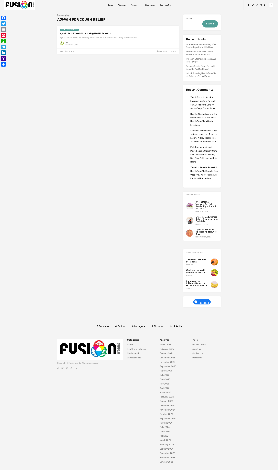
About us (122, 5)
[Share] (3, 64)
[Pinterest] (261, 5)
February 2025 (167, 397)
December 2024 (167, 405)
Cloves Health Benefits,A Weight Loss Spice (203, 121)
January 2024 (166, 449)
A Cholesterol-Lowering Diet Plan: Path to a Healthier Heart (203, 158)
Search (189, 19)
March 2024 (165, 440)
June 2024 (165, 431)
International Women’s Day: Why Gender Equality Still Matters (201, 46)
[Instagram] (257, 5)
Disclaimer (150, 5)
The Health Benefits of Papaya (196, 260)
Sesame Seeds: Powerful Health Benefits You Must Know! (201, 67)
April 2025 (165, 388)
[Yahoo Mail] (3, 58)
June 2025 (165, 379)
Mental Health (133, 353)
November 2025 (167, 362)
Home (110, 5)
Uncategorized (134, 358)
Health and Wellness (69, 30)
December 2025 (167, 358)
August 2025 (166, 371)
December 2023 (167, 453)
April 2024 (165, 436)
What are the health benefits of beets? (196, 271)
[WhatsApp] (3, 41)
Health (130, 345)
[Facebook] (248, 5)
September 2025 (168, 366)
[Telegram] (3, 47)
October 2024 (166, 414)
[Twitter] (253, 5)
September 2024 (168, 418)
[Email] (3, 29)
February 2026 (167, 349)
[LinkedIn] (265, 5)
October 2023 (166, 462)
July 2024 (165, 427)
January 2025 (166, 401)
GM (66, 42)
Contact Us (165, 5)
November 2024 (167, 410)
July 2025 (165, 375)
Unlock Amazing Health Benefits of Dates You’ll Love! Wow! (201, 75)
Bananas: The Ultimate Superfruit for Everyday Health (196, 283)
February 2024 (167, 444)
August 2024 (166, 423)
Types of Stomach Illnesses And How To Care (201, 60)
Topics (134, 5)
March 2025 (165, 392)
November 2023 (167, 457)
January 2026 (166, 353)
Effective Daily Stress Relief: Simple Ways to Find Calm (199, 53)
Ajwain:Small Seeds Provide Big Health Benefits (85, 33)
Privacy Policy (199, 345)
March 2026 (165, 345)
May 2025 (164, 384)
